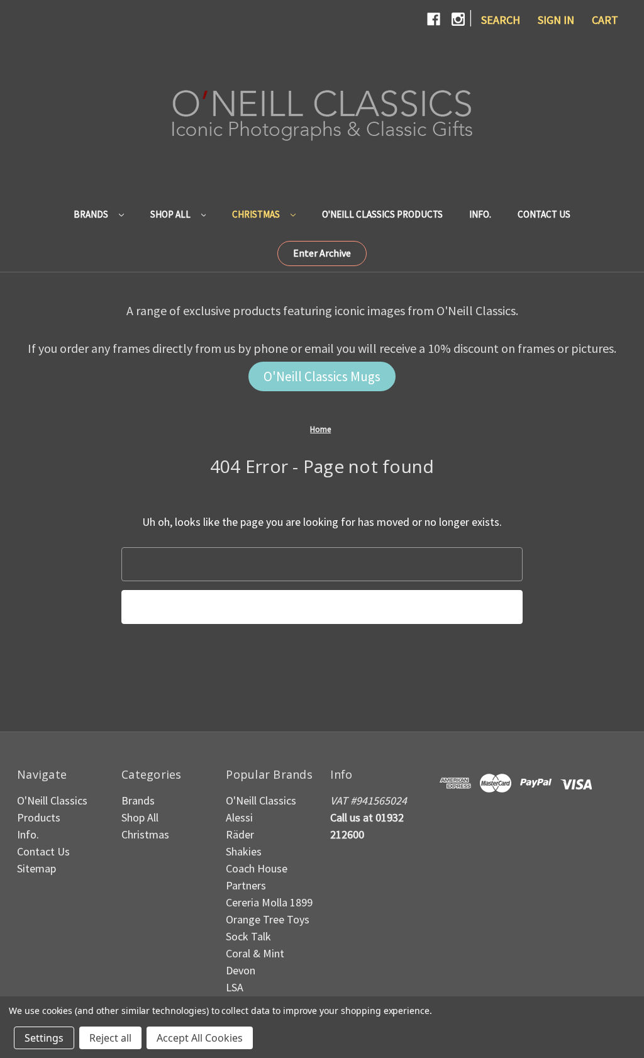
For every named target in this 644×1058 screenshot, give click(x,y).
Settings (44, 1038)
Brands (92, 214)
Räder (240, 834)
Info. (480, 214)
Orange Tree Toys (267, 919)
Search (500, 20)
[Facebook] (433, 19)
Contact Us (544, 214)
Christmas (257, 214)
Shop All (171, 214)
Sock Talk (248, 936)
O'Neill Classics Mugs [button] (322, 376)
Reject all (110, 1038)
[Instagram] (458, 19)
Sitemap (36, 868)
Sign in (556, 20)
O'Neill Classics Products (382, 214)
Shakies (244, 851)
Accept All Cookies (200, 1038)
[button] (322, 253)
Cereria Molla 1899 (269, 902)
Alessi (239, 817)
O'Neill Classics (261, 800)
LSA (234, 987)
